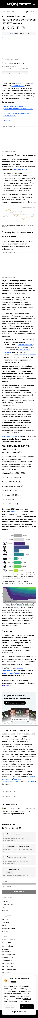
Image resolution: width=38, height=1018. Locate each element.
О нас (4, 907)
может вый (22, 350)
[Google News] (20, 828)
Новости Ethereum (8, 955)
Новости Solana (7, 966)
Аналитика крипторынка (6, 950)
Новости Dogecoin (8, 963)
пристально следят (28, 355)
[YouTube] (3, 28)
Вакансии (5, 911)
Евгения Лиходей (15, 59)
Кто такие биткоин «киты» (13, 106)
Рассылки (5, 932)
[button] (19, 837)
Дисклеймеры (29, 782)
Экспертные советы (9, 929)
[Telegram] (13, 28)
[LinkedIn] (18, 28)
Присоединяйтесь (10, 436)
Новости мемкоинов (9, 969)
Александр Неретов (18, 63)
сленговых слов (18, 86)
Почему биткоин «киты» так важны (18, 109)
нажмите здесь (8, 685)
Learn (3, 12)
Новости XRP (6, 943)
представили (16, 511)
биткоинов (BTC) (21, 169)
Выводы (6, 120)
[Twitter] (8, 28)
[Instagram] (23, 28)
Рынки (4, 925)
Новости (5, 919)
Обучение (5, 922)
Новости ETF (6, 973)
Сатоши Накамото (25, 345)
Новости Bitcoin (7, 946)
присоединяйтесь (11, 673)
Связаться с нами (8, 904)
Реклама (5, 901)
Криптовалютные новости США (8, 959)
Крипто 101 (10, 12)
